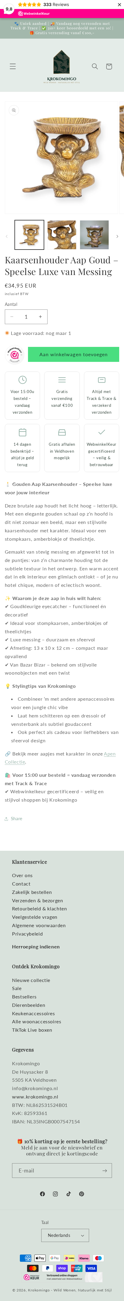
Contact (21, 883)
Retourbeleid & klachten (39, 908)
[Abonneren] (105, 1170)
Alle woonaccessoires (36, 1021)
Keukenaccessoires (33, 1013)
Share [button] (17, 818)
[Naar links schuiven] (6, 236)
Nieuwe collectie (31, 980)
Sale (17, 988)
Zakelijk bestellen (32, 892)
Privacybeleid (27, 933)
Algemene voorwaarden (39, 925)
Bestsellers (24, 996)
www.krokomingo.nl (35, 1096)
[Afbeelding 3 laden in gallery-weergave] (94, 234)
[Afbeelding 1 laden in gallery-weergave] (29, 234)
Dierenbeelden (28, 1005)
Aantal (11, 304)
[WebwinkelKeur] (14, 356)
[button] (13, 66)
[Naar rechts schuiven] (117, 236)
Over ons (22, 875)
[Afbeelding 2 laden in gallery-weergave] (61, 234)
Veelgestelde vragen (34, 917)
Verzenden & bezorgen (37, 900)
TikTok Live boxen (32, 1030)
